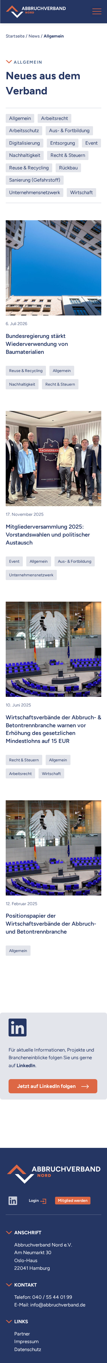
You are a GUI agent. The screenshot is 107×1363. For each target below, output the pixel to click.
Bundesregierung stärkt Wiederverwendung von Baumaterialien (37, 344)
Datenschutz (27, 1349)
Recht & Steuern (68, 155)
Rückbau (68, 168)
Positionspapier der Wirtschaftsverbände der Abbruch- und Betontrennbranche (51, 923)
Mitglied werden (73, 1200)
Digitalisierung (24, 143)
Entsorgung (62, 143)
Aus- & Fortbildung (69, 130)
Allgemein (20, 118)
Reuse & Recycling (29, 168)
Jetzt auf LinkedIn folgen (46, 1086)
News (34, 36)
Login (34, 1200)
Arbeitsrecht (54, 118)
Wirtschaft (81, 192)
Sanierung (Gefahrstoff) (34, 180)
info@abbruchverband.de (57, 1305)
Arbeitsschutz (24, 130)
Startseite (15, 36)
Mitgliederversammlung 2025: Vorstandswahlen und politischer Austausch (48, 534)
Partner (22, 1334)
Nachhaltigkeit (24, 155)
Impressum (26, 1341)
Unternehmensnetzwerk (34, 192)
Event (91, 143)
